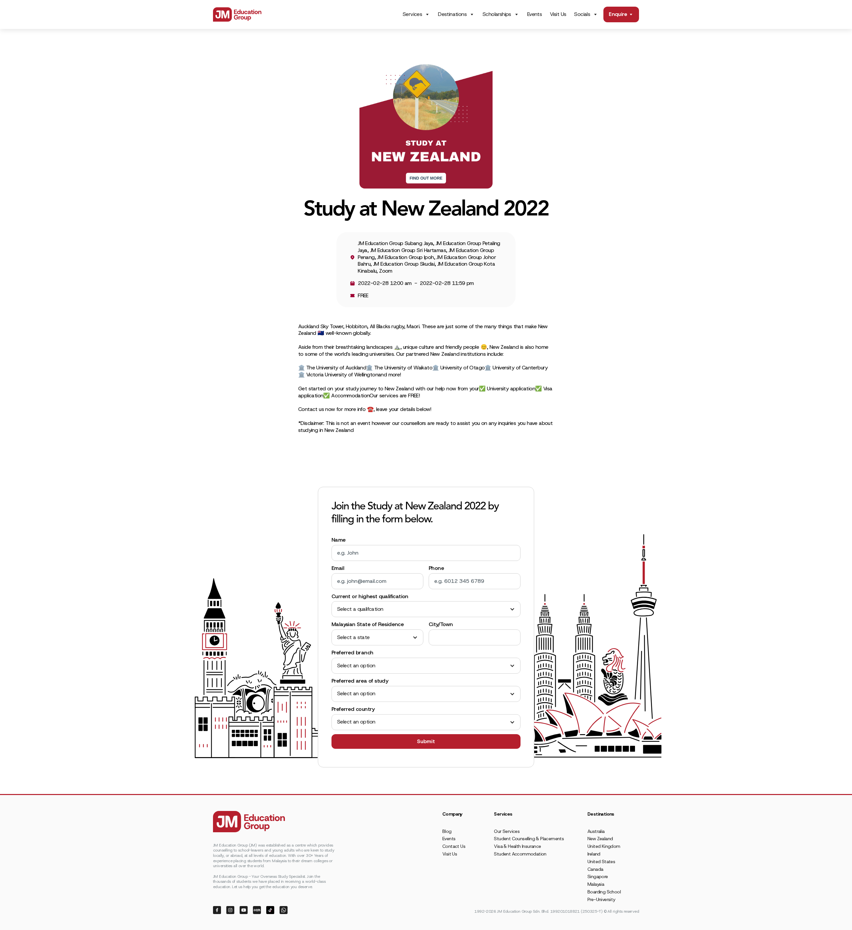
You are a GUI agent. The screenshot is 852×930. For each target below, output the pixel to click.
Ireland (593, 854)
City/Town (441, 624)
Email (337, 568)
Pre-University (601, 899)
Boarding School (604, 892)
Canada (595, 869)
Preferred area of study (359, 681)
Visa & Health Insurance (517, 846)
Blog (447, 831)
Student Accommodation (520, 854)
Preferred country (353, 709)
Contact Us (453, 846)
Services (412, 14)
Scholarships (497, 14)
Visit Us (558, 14)
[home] (237, 14)
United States (601, 861)
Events (534, 14)
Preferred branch (352, 652)
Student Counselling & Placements (529, 839)
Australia (596, 831)
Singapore (597, 876)
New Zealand (600, 839)
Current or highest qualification (369, 596)
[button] (426, 609)
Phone (436, 568)
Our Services (507, 831)
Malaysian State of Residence (367, 624)
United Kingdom (603, 846)
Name (338, 540)
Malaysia (595, 884)
